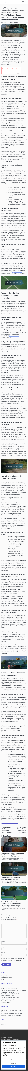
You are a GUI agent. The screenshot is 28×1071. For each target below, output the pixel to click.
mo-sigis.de (5, 2)
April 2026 (4, 1023)
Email (3, 947)
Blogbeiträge (4, 976)
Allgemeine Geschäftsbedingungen (10, 1039)
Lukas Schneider (13, 22)
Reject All (13, 1063)
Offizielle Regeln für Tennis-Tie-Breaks (10, 823)
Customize (13, 1060)
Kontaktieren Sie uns (6, 977)
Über (2, 979)
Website (3, 953)
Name (3, 941)
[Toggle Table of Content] (17, 72)
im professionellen (17, 272)
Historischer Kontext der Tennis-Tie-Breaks (12, 1013)
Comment (4, 923)
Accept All (13, 1066)
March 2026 (4, 1024)
